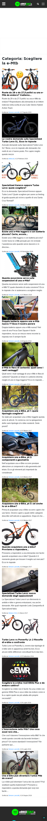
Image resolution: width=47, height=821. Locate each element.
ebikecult (11, 159)
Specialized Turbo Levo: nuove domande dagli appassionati (19, 594)
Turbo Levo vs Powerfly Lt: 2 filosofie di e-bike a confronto (22, 641)
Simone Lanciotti (13, 112)
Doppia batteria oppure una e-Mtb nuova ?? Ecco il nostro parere (20, 322)
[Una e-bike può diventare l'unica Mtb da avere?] (20, 762)
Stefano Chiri (12, 613)
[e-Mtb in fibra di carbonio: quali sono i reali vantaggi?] (20, 354)
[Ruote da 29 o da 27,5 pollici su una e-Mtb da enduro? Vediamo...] (20, 79)
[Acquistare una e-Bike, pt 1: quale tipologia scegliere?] (20, 397)
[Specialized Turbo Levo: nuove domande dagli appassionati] (20, 580)
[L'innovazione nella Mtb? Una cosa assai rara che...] (20, 716)
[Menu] (3, 4)
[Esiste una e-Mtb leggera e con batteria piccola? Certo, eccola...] (20, 218)
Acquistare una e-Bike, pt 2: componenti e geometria (17, 458)
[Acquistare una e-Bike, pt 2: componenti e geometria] (20, 444)
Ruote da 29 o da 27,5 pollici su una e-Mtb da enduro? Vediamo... (22, 93)
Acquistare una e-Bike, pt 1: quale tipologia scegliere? (20, 412)
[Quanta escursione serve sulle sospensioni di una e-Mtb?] (20, 265)
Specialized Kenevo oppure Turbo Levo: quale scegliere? (20, 186)
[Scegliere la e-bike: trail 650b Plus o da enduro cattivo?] (20, 669)
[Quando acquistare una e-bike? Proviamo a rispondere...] (20, 533)
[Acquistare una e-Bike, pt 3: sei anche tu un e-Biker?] (20, 490)
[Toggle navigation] (43, 4)
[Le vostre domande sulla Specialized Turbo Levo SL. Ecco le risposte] (20, 125)
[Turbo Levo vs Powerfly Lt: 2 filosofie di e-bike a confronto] (20, 626)
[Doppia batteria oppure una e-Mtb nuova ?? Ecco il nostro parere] (20, 308)
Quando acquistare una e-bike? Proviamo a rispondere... (19, 548)
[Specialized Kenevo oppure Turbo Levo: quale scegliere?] (20, 172)
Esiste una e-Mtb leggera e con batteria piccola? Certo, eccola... (23, 232)
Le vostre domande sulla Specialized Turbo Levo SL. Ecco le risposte (22, 140)
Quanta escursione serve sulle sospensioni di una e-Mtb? (18, 279)
